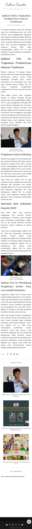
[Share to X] (11, 354)
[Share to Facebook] (7, 354)
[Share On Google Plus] (17, 354)
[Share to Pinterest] (14, 354)
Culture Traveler (16, 4)
